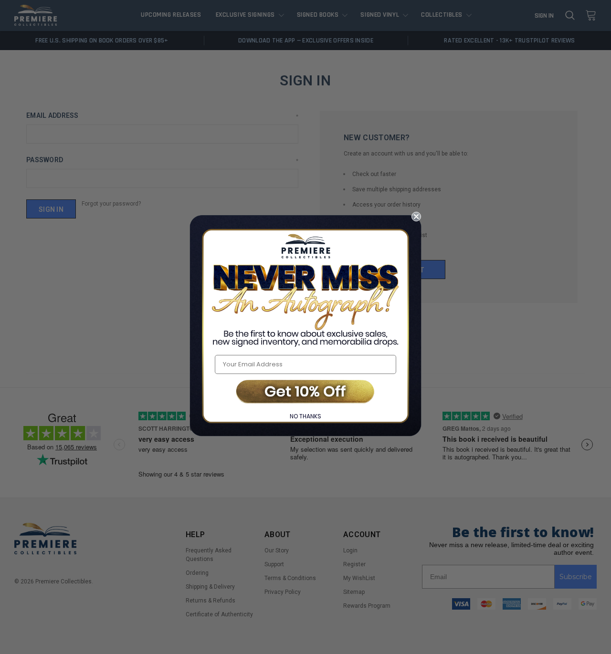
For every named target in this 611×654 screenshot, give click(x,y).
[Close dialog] (416, 216)
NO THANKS (305, 416)
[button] (305, 392)
